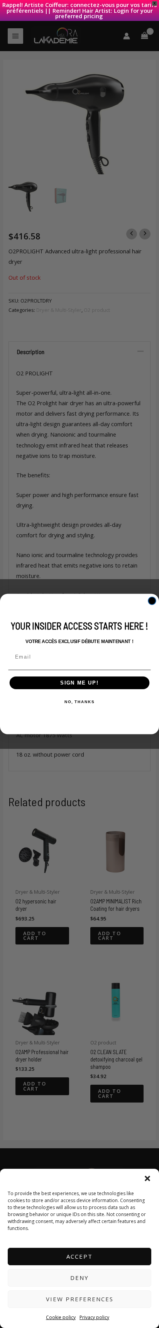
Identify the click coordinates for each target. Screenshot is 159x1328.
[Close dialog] (152, 601)
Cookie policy (61, 1317)
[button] (147, 1178)
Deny (79, 1278)
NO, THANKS (79, 702)
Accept (79, 1256)
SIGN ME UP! (79, 682)
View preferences (79, 1299)
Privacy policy (94, 1317)
